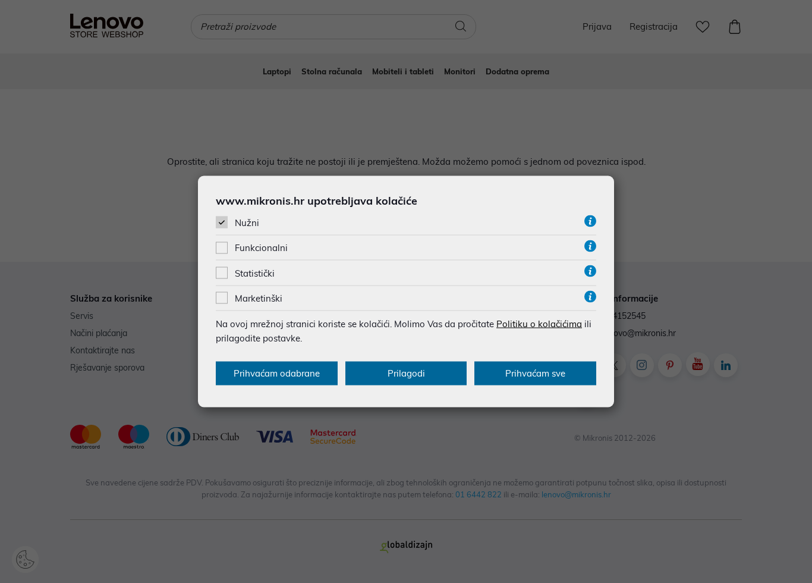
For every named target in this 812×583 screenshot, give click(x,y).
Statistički (255, 272)
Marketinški (258, 297)
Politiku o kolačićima (539, 323)
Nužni (247, 222)
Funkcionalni (261, 247)
